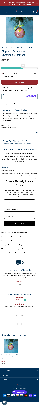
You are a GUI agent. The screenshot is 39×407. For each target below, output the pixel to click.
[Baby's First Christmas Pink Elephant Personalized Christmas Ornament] (10, 346)
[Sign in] (33, 11)
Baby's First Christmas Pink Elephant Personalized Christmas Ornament (9, 357)
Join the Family (19, 223)
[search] (6, 12)
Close (37, 3)
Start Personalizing (19, 82)
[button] (17, 285)
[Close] (36, 178)
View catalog (2, 11)
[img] (19, 297)
